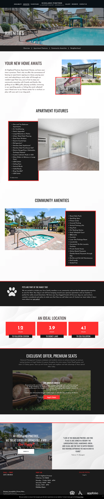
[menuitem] (17, 4)
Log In (84, 475)
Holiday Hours (40, 487)
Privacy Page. (80, 497)
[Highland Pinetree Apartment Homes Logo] (52, 4)
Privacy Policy (20, 491)
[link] (72, 492)
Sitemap (5, 491)
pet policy (36, 299)
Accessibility (12, 491)
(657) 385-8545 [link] (8, 475)
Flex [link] (71, 256)
